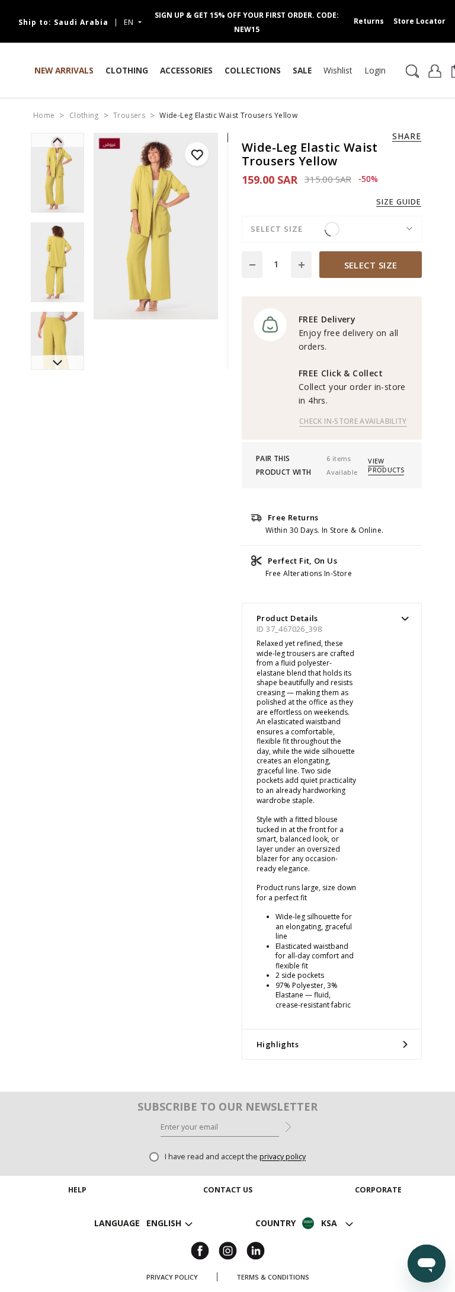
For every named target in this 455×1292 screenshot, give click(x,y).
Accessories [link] (186, 70)
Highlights (278, 1044)
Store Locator (419, 21)
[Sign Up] (288, 1126)
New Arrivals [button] (64, 70)
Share (406, 136)
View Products (386, 465)
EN (130, 22)
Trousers (129, 115)
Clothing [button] (126, 70)
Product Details (287, 618)
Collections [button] (253, 70)
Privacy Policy (172, 1276)
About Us (378, 1206)
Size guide (398, 201)
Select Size (371, 265)
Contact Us (228, 1221)
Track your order (77, 1206)
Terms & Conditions (272, 1276)
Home (44, 115)
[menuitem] (338, 70)
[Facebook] (200, 1249)
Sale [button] (302, 70)
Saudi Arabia (63, 22)
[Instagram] (228, 1249)
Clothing (84, 115)
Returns (369, 21)
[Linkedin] (256, 1249)
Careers (378, 1221)
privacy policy (282, 1157)
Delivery (77, 1221)
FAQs (77, 1249)
